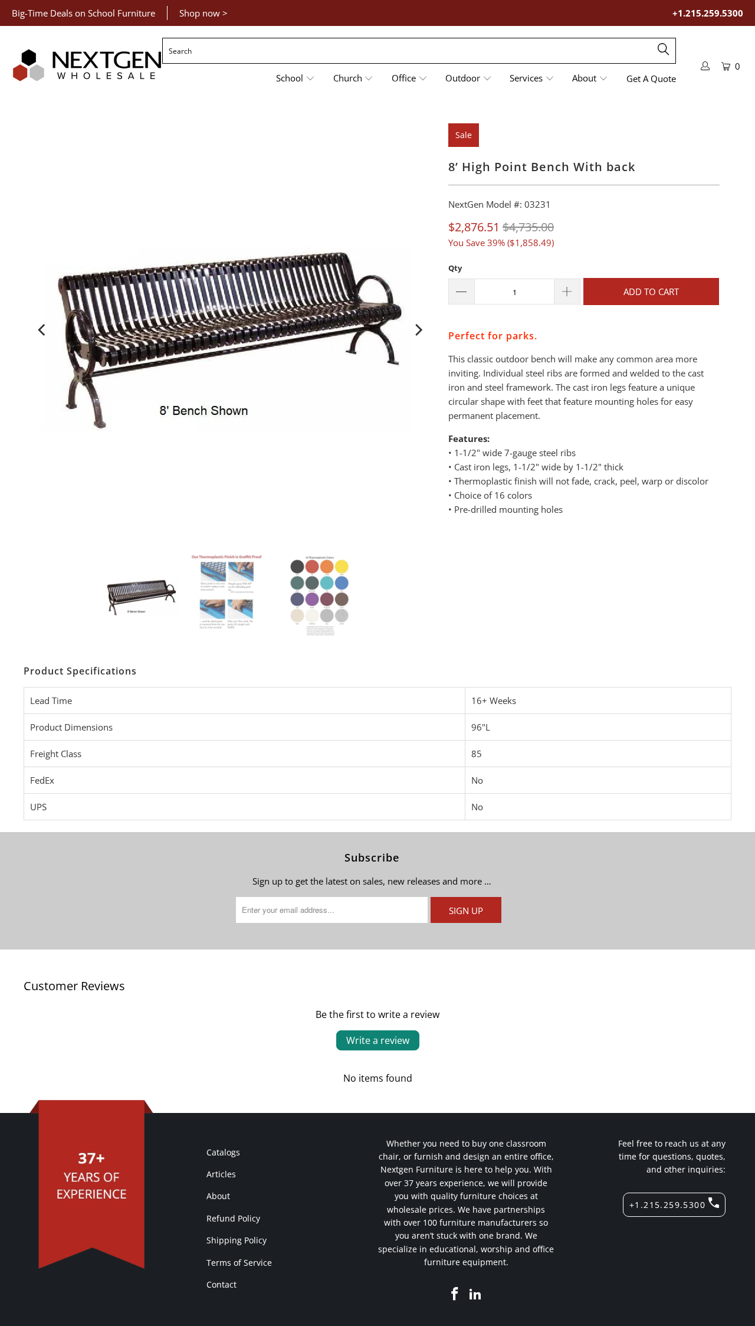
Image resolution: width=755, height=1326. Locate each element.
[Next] (418, 330)
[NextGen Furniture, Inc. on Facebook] (455, 1294)
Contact (221, 1284)
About (218, 1195)
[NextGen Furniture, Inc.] (87, 65)
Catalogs (223, 1152)
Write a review (377, 1040)
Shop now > (203, 13)
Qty (455, 268)
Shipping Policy (236, 1240)
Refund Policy (233, 1218)
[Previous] (42, 330)
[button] (295, 79)
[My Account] (705, 65)
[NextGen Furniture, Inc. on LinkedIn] (476, 1294)
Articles (221, 1174)
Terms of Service (239, 1262)
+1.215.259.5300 (707, 13)
